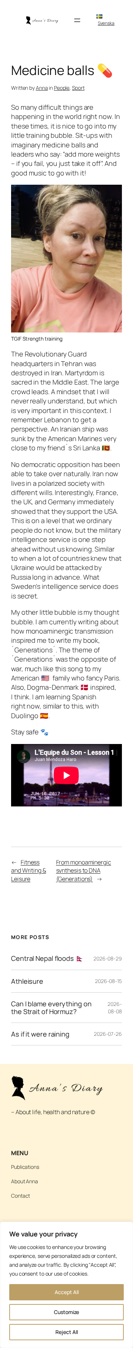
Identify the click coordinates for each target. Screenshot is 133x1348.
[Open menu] (77, 20)
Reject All (66, 1331)
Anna (42, 87)
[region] (66, 1285)
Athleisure (27, 981)
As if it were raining (40, 1034)
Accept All (67, 1292)
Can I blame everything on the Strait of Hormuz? (51, 1007)
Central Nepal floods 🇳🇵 (47, 958)
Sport (78, 87)
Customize (66, 1311)
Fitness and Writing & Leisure (28, 870)
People (61, 87)
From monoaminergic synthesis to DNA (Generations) (83, 870)
